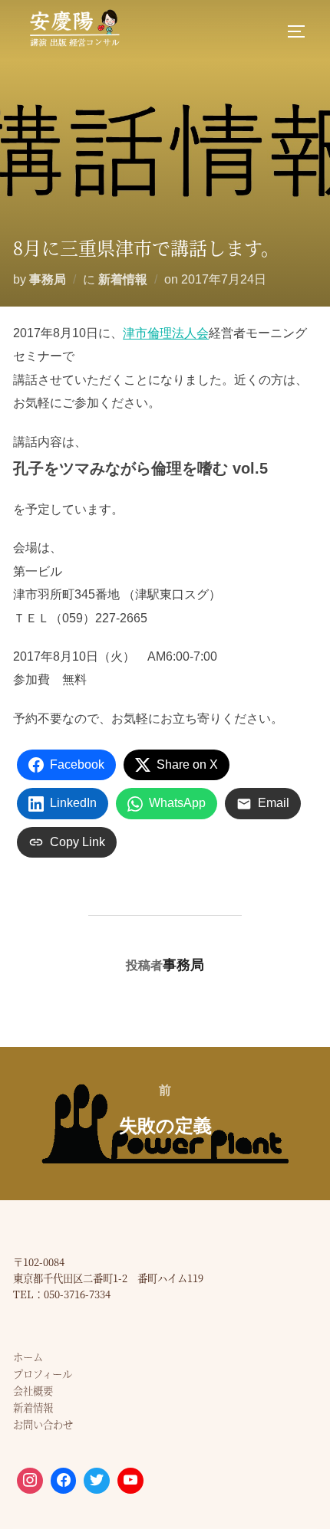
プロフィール (42, 1374)
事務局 (47, 279)
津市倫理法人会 (166, 333)
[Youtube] (130, 1481)
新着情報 (122, 279)
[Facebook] (64, 1481)
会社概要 (33, 1390)
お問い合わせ (43, 1424)
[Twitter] (97, 1481)
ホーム (28, 1357)
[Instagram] (30, 1481)
